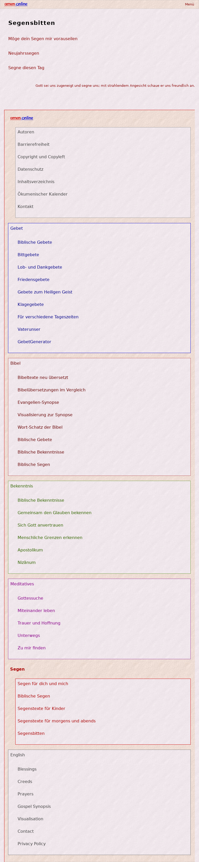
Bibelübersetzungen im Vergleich (52, 389)
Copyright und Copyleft (41, 156)
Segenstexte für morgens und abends (57, 721)
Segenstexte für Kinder (41, 708)
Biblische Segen (34, 464)
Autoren (26, 132)
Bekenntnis (21, 486)
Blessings (27, 769)
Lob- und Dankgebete (40, 267)
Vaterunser (29, 329)
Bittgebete (28, 254)
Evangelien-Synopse (38, 402)
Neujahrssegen (23, 53)
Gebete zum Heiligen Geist (45, 292)
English (17, 754)
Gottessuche (30, 598)
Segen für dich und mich (43, 683)
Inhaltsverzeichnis (36, 181)
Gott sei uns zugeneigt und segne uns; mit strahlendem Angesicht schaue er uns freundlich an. (115, 86)
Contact (26, 831)
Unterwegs (29, 635)
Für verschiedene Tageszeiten (48, 316)
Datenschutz (30, 169)
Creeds (25, 781)
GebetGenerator (34, 341)
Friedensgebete (33, 279)
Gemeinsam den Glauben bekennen (54, 512)
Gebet (16, 228)
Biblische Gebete (35, 242)
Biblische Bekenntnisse (41, 452)
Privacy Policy (32, 843)
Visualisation (30, 818)
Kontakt (25, 206)
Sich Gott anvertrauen (40, 525)
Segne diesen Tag (26, 67)
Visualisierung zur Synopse (45, 414)
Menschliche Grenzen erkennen (50, 537)
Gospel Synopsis (34, 806)
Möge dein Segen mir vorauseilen (42, 38)
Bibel (15, 363)
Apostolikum (30, 550)
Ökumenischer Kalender (43, 194)
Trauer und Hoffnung (39, 623)
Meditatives (22, 583)
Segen (17, 669)
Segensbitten (31, 22)
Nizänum (27, 562)
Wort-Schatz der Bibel (40, 427)
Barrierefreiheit (33, 144)
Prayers (25, 794)
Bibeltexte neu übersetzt (43, 377)
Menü (189, 4)
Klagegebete (31, 304)
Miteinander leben (36, 610)
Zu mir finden (32, 647)
